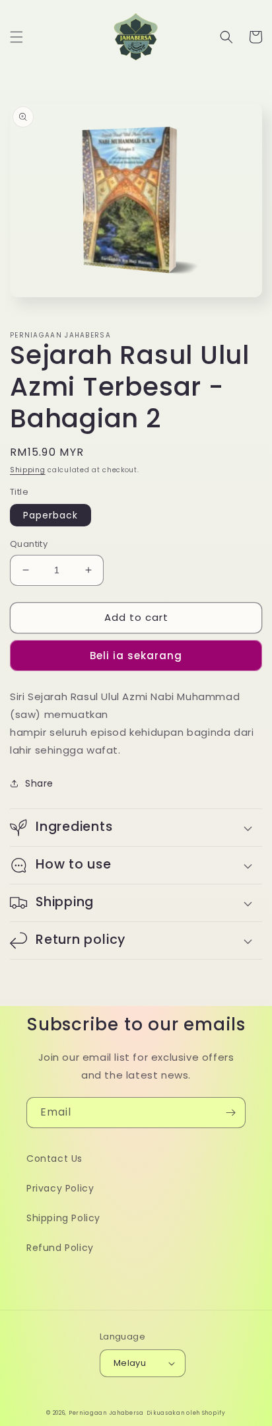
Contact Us (54, 1158)
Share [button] (39, 783)
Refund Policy (60, 1247)
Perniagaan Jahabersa (106, 1413)
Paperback (50, 515)
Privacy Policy (60, 1188)
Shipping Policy (63, 1218)
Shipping (28, 470)
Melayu (130, 1363)
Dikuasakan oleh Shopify (186, 1413)
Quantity (29, 544)
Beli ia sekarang (136, 655)
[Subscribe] (230, 1112)
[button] (16, 37)
